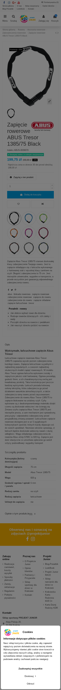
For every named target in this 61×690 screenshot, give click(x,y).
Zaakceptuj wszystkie (30, 668)
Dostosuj (29, 676)
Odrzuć (30, 683)
